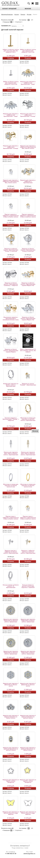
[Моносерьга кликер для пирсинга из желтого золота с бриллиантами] (28, 409)
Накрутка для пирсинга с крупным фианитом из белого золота (28, 749)
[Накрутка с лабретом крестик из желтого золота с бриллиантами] (28, 542)
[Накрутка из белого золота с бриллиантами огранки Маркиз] (11, 341)
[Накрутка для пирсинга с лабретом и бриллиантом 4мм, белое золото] (11, 171)
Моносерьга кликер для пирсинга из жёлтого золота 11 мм (27, 486)
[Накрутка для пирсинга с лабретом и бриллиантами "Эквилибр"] (28, 171)
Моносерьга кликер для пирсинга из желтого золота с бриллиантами (27, 419)
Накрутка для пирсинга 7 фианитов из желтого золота (28, 685)
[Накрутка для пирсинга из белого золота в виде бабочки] (28, 803)
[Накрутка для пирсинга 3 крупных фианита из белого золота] (11, 707)
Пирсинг (23, 14)
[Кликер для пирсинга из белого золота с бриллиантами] (11, 375)
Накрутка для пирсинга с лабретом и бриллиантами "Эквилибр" (28, 181)
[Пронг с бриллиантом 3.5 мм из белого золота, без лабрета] (28, 341)
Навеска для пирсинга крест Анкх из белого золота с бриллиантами (10, 453)
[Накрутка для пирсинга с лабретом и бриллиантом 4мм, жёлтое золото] (28, 137)
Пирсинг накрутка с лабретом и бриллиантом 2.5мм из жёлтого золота (28, 216)
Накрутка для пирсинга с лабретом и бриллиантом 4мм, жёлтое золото (28, 147)
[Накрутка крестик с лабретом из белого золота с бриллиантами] (11, 542)
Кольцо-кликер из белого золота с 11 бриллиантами (11, 586)
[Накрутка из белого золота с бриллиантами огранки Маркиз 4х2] (28, 309)
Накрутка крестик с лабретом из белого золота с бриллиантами (10, 552)
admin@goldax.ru (29, 853)
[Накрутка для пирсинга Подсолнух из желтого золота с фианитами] (11, 611)
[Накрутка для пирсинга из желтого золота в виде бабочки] (11, 803)
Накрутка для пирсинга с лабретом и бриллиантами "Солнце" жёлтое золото (11, 147)
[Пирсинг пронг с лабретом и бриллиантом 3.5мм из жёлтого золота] (28, 508)
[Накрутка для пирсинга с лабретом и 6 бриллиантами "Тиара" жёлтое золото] (28, 73)
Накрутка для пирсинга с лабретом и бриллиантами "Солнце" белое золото (28, 115)
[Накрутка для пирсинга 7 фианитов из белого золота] (11, 675)
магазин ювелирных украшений (10, 5)
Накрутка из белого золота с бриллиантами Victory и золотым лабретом (28, 250)
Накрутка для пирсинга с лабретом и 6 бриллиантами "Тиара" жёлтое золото (28, 83)
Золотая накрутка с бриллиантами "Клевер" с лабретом (11, 419)
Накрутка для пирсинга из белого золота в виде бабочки (28, 813)
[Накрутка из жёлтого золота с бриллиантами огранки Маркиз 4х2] (28, 274)
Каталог (16, 14)
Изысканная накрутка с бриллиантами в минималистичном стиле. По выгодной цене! (11, 318)
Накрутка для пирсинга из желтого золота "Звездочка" (28, 781)
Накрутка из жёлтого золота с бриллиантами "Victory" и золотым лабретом (10, 250)
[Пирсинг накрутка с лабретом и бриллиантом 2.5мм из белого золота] (11, 206)
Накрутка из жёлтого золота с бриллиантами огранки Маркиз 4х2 (28, 284)
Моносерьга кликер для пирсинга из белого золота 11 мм (10, 486)
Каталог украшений (9, 8)
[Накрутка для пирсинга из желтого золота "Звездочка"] (28, 771)
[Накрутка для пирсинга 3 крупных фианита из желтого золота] (28, 707)
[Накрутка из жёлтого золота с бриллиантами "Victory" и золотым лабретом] (11, 240)
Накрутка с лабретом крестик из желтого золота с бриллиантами (28, 552)
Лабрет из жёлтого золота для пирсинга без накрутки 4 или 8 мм (28, 51)
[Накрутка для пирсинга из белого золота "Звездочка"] (11, 771)
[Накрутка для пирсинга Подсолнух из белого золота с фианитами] (28, 611)
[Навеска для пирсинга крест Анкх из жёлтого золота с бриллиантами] (28, 443)
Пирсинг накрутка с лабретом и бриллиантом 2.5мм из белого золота (11, 216)
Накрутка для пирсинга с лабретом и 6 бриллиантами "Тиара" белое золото (11, 115)
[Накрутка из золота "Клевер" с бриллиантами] (28, 375)
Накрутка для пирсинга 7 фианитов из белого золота (11, 685)
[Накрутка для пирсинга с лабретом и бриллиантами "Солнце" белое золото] (28, 105)
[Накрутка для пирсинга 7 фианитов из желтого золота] (28, 675)
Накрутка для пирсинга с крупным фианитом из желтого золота (11, 749)
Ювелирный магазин (7, 14)
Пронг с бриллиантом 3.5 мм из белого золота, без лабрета (28, 351)
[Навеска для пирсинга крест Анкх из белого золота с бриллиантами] (11, 443)
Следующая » (19, 22)
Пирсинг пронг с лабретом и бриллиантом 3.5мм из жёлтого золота (28, 518)
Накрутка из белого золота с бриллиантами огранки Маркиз (10, 351)
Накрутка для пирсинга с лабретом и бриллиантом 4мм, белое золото (11, 181)
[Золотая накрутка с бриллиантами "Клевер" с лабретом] (11, 409)
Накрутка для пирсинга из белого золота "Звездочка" (11, 781)
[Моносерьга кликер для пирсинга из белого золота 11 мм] (11, 476)
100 (32, 20)
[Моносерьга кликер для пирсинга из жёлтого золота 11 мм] (28, 476)
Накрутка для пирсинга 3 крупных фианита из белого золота (11, 717)
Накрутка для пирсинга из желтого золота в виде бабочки (11, 813)
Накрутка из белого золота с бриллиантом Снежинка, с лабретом (11, 284)
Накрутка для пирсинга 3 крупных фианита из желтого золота (28, 717)
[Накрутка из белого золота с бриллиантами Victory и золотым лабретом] (28, 240)
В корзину (11, 58)
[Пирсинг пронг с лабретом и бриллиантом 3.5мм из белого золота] (11, 508)
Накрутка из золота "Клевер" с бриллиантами (28, 384)
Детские (29, 14)
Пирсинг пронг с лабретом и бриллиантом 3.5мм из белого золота (11, 518)
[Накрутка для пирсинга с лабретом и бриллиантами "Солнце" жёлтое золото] (11, 137)
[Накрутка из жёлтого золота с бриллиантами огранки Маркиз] (11, 309)
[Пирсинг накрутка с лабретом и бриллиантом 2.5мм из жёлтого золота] (28, 206)
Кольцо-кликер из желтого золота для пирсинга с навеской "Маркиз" (27, 586)
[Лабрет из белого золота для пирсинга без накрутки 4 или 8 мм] (11, 73)
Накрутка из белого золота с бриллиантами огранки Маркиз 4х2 (28, 318)
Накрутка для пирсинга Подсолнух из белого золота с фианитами (28, 620)
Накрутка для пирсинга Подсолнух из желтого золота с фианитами (10, 620)
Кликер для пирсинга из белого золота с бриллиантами (10, 385)
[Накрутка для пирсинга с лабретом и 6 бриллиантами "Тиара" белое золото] (11, 105)
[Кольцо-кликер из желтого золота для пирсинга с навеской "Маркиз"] (28, 576)
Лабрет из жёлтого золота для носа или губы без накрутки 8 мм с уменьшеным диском (11, 51)
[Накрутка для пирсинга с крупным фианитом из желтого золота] (11, 739)
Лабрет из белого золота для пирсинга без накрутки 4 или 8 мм (10, 83)
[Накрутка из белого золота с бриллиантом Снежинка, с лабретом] (11, 274)
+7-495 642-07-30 (10, 853)
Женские (28, 8)
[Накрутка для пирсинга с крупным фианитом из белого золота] (28, 739)
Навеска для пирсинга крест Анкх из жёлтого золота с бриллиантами (28, 453)
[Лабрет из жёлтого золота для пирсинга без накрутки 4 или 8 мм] (28, 41)
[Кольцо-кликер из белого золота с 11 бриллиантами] (11, 576)
